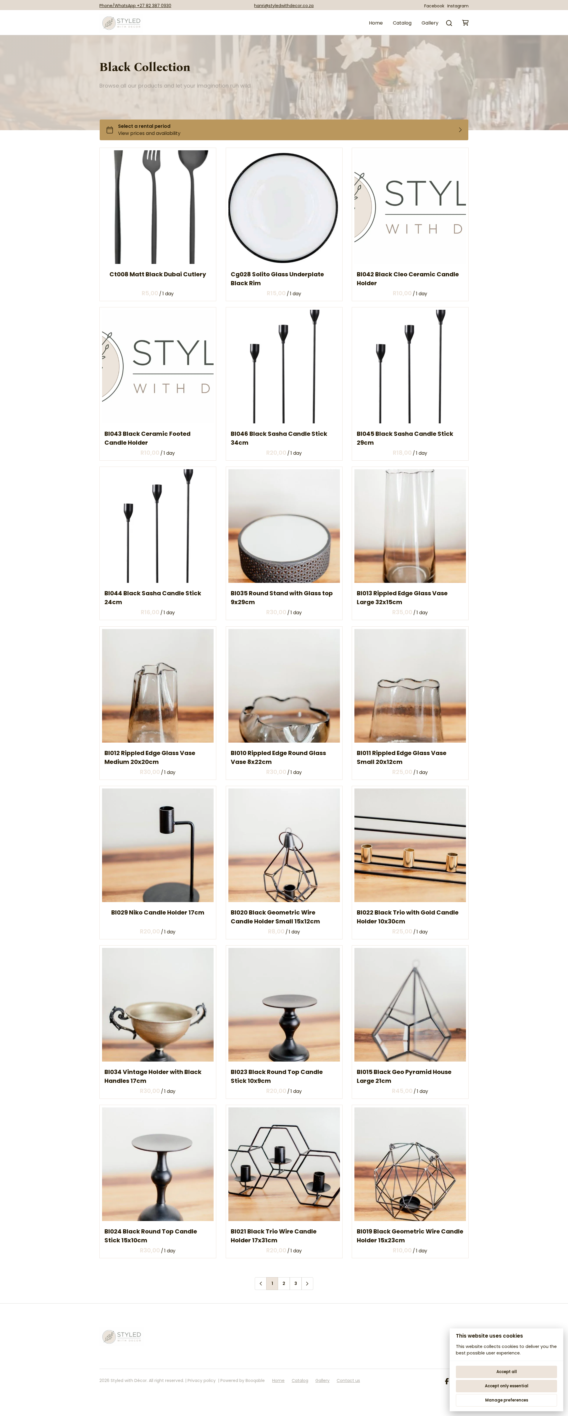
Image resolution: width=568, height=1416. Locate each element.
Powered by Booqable (242, 1380)
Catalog (402, 23)
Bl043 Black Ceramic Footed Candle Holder (147, 438)
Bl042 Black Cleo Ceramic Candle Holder (408, 278)
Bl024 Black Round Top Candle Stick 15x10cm (150, 1235)
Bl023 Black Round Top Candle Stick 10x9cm (277, 1076)
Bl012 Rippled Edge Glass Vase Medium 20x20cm (149, 757)
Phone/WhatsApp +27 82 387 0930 (135, 6)
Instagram (458, 6)
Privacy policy (202, 1380)
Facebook (434, 6)
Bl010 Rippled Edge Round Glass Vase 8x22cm (278, 757)
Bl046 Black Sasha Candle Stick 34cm (279, 438)
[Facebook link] (447, 1381)
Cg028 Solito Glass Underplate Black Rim (277, 278)
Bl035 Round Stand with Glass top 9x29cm (282, 598)
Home (376, 23)
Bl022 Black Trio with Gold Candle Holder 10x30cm (408, 916)
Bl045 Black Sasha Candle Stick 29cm (405, 438)
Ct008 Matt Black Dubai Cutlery (157, 274)
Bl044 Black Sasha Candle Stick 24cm (152, 598)
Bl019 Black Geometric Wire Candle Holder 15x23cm (410, 1235)
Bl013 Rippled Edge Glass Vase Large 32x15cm (402, 598)
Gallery (430, 23)
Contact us (348, 1380)
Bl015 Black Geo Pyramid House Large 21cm (404, 1076)
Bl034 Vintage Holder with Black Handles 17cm (152, 1076)
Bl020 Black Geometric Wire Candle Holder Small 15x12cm (275, 916)
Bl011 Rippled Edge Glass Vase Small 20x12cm (401, 757)
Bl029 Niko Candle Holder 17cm (157, 912)
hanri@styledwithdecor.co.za (284, 6)
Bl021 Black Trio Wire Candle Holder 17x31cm (274, 1235)
